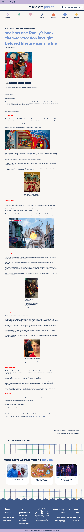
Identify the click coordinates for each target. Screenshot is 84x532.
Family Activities (21, 28)
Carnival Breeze (28, 153)
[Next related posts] (80, 474)
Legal (35, 530)
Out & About (31, 28)
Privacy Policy (39, 530)
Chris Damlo (8, 47)
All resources (9, 28)
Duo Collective (49, 530)
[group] (17, 474)
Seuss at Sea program (10, 154)
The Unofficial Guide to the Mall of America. (36, 416)
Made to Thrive (56, 530)
